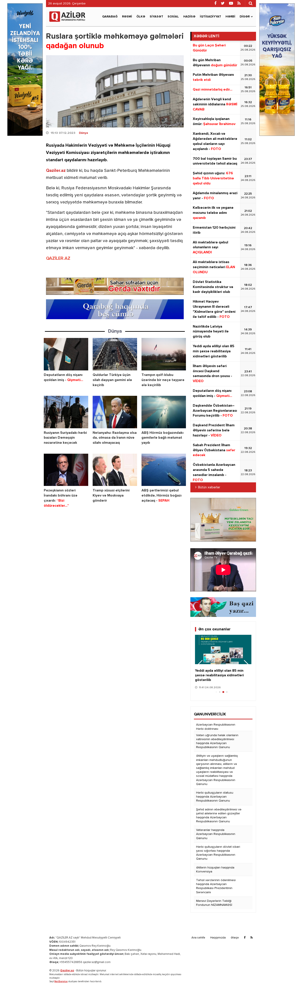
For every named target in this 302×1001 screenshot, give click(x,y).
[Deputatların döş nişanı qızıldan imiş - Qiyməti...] (66, 354)
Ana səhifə (198, 937)
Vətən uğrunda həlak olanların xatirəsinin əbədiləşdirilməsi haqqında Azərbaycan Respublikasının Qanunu (217, 741)
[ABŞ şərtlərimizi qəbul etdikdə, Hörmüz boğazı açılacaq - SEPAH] (163, 470)
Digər (245, 16)
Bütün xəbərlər (209, 487)
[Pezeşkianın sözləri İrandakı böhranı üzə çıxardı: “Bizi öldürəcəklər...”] (66, 470)
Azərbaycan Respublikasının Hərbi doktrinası (215, 726)
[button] (246, 665)
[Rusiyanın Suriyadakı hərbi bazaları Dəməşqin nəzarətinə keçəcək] (66, 412)
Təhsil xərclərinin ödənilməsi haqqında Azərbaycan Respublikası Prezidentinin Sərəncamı (216, 886)
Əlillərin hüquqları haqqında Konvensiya (215, 869)
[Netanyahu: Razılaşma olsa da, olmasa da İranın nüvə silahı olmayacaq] (115, 412)
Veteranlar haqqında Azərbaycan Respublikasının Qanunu (215, 834)
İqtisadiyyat (210, 16)
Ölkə (140, 16)
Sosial (173, 16)
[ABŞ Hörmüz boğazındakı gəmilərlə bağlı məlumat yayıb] (163, 412)
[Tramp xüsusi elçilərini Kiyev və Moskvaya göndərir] (115, 470)
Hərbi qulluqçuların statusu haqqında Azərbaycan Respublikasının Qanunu (214, 796)
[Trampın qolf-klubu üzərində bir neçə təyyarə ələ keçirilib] (163, 354)
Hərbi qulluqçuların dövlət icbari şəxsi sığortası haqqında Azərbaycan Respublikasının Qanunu (218, 853)
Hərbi (230, 16)
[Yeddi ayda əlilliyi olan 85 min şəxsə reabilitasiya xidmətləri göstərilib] (223, 649)
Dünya (83, 133)
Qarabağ (110, 16)
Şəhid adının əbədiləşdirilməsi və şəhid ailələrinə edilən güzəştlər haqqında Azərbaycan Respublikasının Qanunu (218, 815)
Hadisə (189, 16)
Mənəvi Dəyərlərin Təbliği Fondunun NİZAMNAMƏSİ (214, 902)
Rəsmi (127, 16)
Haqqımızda (218, 937)
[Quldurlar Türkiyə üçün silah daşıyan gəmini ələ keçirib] (115, 354)
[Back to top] (289, 988)
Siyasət (156, 16)
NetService (61, 981)
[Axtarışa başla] (250, 3)
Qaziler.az (56, 170)
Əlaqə (235, 937)
